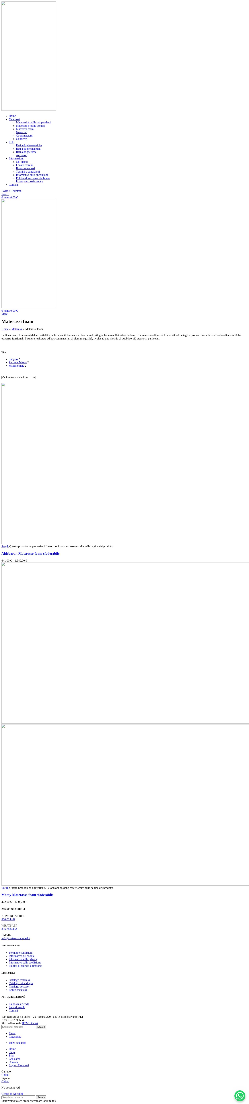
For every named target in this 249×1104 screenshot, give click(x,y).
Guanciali (21, 132)
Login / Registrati (19, 1065)
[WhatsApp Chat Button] (239, 1095)
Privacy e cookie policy (29, 181)
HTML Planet (30, 1023)
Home (5, 329)
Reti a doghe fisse (26, 151)
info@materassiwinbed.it (15, 938)
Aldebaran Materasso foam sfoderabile (30, 553)
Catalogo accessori (19, 986)
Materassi (16, 329)
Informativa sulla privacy (23, 959)
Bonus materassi (25, 168)
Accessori (21, 155)
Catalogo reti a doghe (21, 983)
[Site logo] (28, 109)
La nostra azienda (19, 1004)
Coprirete (21, 138)
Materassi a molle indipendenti (33, 122)
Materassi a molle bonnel (30, 125)
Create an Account (12, 1093)
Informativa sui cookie (21, 955)
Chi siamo (22, 161)
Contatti (13, 1010)
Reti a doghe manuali (28, 148)
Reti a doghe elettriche (29, 145)
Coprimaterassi (24, 135)
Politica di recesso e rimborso (33, 178)
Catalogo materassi (19, 979)
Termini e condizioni (28, 171)
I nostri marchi (24, 165)
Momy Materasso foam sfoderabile (27, 895)
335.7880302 (9, 928)
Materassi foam (25, 129)
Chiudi (5, 1074)
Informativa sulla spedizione (32, 174)
